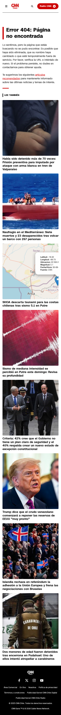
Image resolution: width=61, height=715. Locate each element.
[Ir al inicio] (15, 6)
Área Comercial (10, 687)
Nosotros (32, 687)
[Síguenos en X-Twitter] (26, 680)
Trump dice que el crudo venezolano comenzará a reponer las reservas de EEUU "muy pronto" (29, 515)
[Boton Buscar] (32, 6)
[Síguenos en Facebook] (19, 680)
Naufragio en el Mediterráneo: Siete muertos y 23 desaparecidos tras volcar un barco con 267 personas (30, 235)
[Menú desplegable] (6, 6)
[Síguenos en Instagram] (34, 680)
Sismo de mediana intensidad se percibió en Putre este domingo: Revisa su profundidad (30, 372)
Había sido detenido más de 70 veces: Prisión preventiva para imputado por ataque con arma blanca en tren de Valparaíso (29, 164)
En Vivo (23, 687)
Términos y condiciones (14, 693)
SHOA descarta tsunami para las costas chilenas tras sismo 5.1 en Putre (30, 304)
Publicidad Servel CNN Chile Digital (42, 693)
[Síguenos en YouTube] (41, 680)
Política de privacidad (48, 687)
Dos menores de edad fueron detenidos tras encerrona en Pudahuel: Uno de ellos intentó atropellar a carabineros (30, 655)
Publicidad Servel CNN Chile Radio (30, 698)
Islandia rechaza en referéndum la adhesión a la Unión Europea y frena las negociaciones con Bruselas (30, 585)
